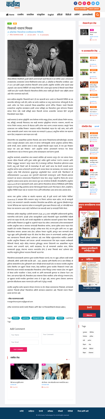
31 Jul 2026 (93, 178)
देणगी (41, 411)
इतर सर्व (97, 126)
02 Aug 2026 (94, 166)
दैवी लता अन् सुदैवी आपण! (16, 382)
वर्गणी (21, 411)
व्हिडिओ (68, 14)
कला (9, 24)
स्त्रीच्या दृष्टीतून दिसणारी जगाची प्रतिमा (93, 87)
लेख (15, 24)
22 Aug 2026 (94, 78)
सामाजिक (30, 14)
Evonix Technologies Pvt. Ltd (49, 415)
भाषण (92, 183)
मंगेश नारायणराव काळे (16, 35)
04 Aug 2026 (94, 154)
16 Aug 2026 (94, 103)
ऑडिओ (59, 14)
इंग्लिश (91, 336)
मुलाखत (85, 332)
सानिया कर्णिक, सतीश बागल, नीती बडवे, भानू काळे (94, 191)
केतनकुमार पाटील (95, 152)
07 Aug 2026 (94, 141)
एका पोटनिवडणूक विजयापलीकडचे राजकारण (94, 150)
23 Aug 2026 (94, 66)
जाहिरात (31, 411)
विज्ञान (84, 353)
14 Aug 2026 (94, 115)
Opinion (93, 107)
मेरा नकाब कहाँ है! (94, 97)
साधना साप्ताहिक (81, 8)
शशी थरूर (93, 177)
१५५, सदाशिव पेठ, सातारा (89, 288)
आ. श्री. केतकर (94, 140)
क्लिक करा (89, 315)
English (51, 14)
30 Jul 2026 (93, 194)
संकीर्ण (76, 14)
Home (11, 14)
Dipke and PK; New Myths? (94, 111)
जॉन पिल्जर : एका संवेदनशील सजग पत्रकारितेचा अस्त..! (55, 382)
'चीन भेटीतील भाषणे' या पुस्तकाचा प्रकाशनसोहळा (93, 188)
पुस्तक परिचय (94, 82)
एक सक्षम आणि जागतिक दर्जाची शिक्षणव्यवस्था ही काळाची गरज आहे (94, 176)
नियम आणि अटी (83, 411)
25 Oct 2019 (31, 35)
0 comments (44, 35)
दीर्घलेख (92, 332)
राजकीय (20, 14)
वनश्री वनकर (93, 64)
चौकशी (60, 411)
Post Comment (18, 349)
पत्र (91, 170)
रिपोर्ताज (85, 336)
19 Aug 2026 (94, 91)
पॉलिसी (70, 411)
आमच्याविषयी (87, 14)
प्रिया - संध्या (92, 73)
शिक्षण (84, 344)
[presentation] (96, 51)
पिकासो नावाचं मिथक (93, 33)
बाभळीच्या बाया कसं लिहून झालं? (94, 161)
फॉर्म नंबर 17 (93, 60)
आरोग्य (89, 340)
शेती (84, 340)
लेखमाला (91, 353)
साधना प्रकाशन (94, 8)
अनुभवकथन (93, 58)
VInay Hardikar (94, 114)
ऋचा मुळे (93, 89)
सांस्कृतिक (41, 14)
